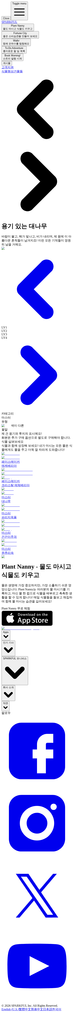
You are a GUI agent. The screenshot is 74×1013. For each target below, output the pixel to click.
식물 (5, 71)
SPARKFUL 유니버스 (15, 658)
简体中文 (37, 1009)
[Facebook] (37, 785)
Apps (6, 632)
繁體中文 (25, 1009)
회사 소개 (8, 687)
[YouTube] (37, 1002)
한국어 (56, 1009)
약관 (5, 703)
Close (6, 18)
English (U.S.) (10, 1009)
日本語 (47, 1009)
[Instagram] (37, 857)
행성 (11, 71)
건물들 (18, 71)
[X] (37, 930)
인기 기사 (8, 642)
